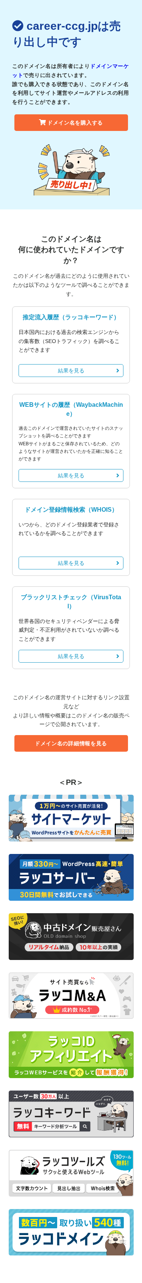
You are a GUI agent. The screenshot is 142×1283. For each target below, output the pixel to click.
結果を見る (71, 371)
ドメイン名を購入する (75, 123)
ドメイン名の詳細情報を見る (71, 743)
